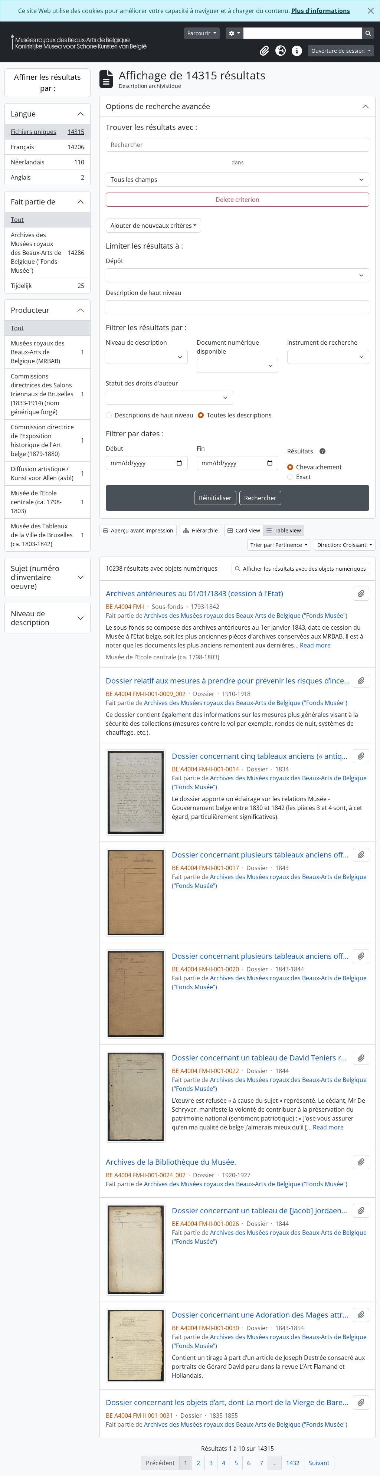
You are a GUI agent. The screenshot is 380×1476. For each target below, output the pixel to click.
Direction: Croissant (342, 544)
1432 (292, 1463)
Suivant (319, 1463)
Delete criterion (237, 200)
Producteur (30, 310)
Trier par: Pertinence (277, 544)
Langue (23, 114)
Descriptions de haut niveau (154, 415)
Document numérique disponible (228, 346)
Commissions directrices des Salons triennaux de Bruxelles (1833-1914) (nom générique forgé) (47, 394)
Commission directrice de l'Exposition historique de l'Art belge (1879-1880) (47, 440)
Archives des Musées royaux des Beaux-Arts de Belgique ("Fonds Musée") (47, 253)
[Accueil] (81, 42)
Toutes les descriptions (239, 415)
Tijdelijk (47, 287)
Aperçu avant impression (141, 530)
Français (47, 149)
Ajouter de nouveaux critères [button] (151, 226)
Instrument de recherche (322, 342)
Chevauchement (319, 467)
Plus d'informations (320, 11)
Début (114, 449)
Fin (201, 449)
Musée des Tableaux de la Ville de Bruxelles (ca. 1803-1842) (47, 535)
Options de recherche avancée (158, 106)
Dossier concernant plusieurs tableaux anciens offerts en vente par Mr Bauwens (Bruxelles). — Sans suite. (261, 956)
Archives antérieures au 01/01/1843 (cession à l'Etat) (194, 593)
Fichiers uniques (47, 134)
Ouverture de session (338, 50)
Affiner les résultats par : (47, 82)
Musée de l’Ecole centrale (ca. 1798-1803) (47, 502)
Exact (303, 477)
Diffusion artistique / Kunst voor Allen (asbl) (47, 473)
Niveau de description (30, 618)
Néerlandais (47, 164)
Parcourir (199, 33)
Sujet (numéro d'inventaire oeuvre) (35, 577)
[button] (264, 51)
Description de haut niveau (143, 293)
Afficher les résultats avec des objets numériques (304, 568)
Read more (315, 645)
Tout (17, 220)
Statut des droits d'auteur (142, 383)
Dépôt (114, 261)
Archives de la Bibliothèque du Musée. (171, 1162)
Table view (287, 530)
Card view (247, 530)
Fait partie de (33, 202)
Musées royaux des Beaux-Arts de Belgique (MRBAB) (47, 352)
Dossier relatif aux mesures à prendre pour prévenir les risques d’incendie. (228, 680)
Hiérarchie (204, 530)
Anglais (47, 179)
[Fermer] (371, 10)
